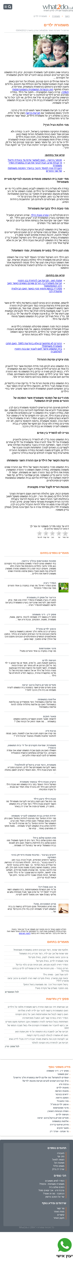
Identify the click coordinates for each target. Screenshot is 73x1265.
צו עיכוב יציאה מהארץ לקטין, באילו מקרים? (48, 957)
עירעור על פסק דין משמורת (41, 597)
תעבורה (60, 1153)
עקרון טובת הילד (40, 215)
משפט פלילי (58, 1166)
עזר (59, 537)
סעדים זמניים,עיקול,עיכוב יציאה (39, 685)
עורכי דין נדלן (58, 1169)
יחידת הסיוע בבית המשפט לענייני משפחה (33, 816)
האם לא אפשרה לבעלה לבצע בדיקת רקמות (47, 1035)
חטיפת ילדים (49, 660)
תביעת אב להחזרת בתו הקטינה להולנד (50, 1042)
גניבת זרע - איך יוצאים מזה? (51, 1190)
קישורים (60, 1215)
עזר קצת (46, 537)
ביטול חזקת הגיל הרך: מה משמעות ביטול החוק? (45, 984)
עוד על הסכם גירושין (54, 1197)
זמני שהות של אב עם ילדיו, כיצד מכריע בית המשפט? (43, 953)
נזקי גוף (60, 1156)
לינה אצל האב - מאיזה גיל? (55, 974)
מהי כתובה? (63, 1101)
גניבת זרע (50, 731)
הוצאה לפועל (58, 1159)
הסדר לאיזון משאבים (54, 1181)
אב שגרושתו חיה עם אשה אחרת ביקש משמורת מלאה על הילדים (38, 1007)
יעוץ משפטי (63, 1074)
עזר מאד (65, 537)
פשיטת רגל (59, 1163)
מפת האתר (59, 1211)
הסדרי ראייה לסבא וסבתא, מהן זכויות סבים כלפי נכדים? (42, 964)
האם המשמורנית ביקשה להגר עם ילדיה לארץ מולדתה (43, 1010)
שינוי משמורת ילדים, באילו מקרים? (52, 961)
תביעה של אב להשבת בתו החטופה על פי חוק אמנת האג (41, 1031)
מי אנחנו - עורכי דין (59, 1131)
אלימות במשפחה (47, 699)
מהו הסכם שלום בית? (44, 838)
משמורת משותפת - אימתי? (51, 1184)
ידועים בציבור (62, 1094)
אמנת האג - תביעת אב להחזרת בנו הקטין (40, 280)
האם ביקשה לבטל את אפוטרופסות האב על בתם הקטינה (41, 1014)
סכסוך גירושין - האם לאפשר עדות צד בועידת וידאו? (35, 160)
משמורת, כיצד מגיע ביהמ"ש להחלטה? (35, 765)
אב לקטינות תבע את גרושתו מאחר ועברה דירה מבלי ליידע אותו (38, 1039)
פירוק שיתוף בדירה (59, 1124)
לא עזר (39, 537)
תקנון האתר (58, 1218)
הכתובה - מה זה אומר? (53, 1193)
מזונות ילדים (63, 1087)
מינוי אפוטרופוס (47, 648)
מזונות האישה (62, 1091)
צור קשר (60, 1208)
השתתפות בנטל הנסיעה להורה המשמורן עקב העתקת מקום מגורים (36, 1021)
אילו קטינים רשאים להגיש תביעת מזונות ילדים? (45, 1081)
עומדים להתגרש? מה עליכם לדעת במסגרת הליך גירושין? (41, 1077)
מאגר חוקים (49, 716)
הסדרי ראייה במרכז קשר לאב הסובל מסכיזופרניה (45, 1018)
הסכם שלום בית (56, 1187)
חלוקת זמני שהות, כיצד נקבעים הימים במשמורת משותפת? (40, 950)
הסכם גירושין (62, 1097)
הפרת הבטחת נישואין (58, 1111)
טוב (52, 537)
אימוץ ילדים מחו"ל (46, 629)
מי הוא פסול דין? (47, 887)
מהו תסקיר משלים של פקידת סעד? (51, 988)
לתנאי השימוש (25, 933)
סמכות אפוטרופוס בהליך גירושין (39, 561)
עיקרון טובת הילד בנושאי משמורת (38, 782)
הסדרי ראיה (49, 583)
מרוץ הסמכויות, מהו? (44, 904)
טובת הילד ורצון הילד (45, 799)
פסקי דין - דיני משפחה (44, 614)
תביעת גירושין (32, 113)
